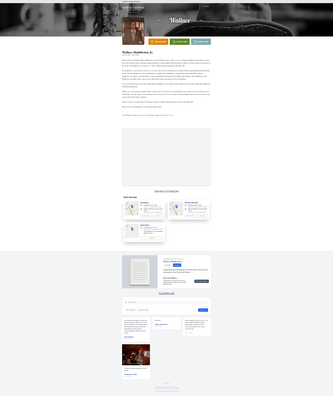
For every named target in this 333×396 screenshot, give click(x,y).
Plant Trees (158, 216)
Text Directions (146, 216)
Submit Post (203, 310)
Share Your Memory (201, 281)
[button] (132, 206)
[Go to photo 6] (135, 363)
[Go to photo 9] (138, 363)
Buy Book (177, 265)
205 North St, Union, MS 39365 (152, 212)
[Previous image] (124, 355)
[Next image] (148, 355)
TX (144, 235)
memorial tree (143, 115)
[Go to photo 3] (132, 363)
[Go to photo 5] (134, 363)
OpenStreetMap (168, 391)
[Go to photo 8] (137, 363)
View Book (167, 265)
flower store (169, 115)
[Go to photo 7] (136, 363)
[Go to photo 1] (130, 363)
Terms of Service (171, 388)
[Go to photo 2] (131, 363)
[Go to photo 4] (133, 363)
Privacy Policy (161, 388)
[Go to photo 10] (139, 363)
